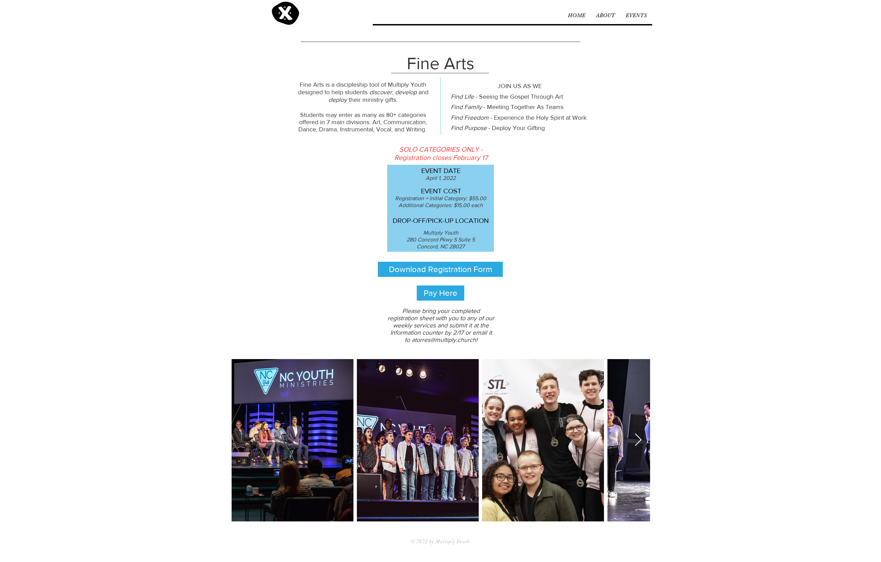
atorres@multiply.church (444, 339)
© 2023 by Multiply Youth (440, 541)
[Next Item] (638, 440)
